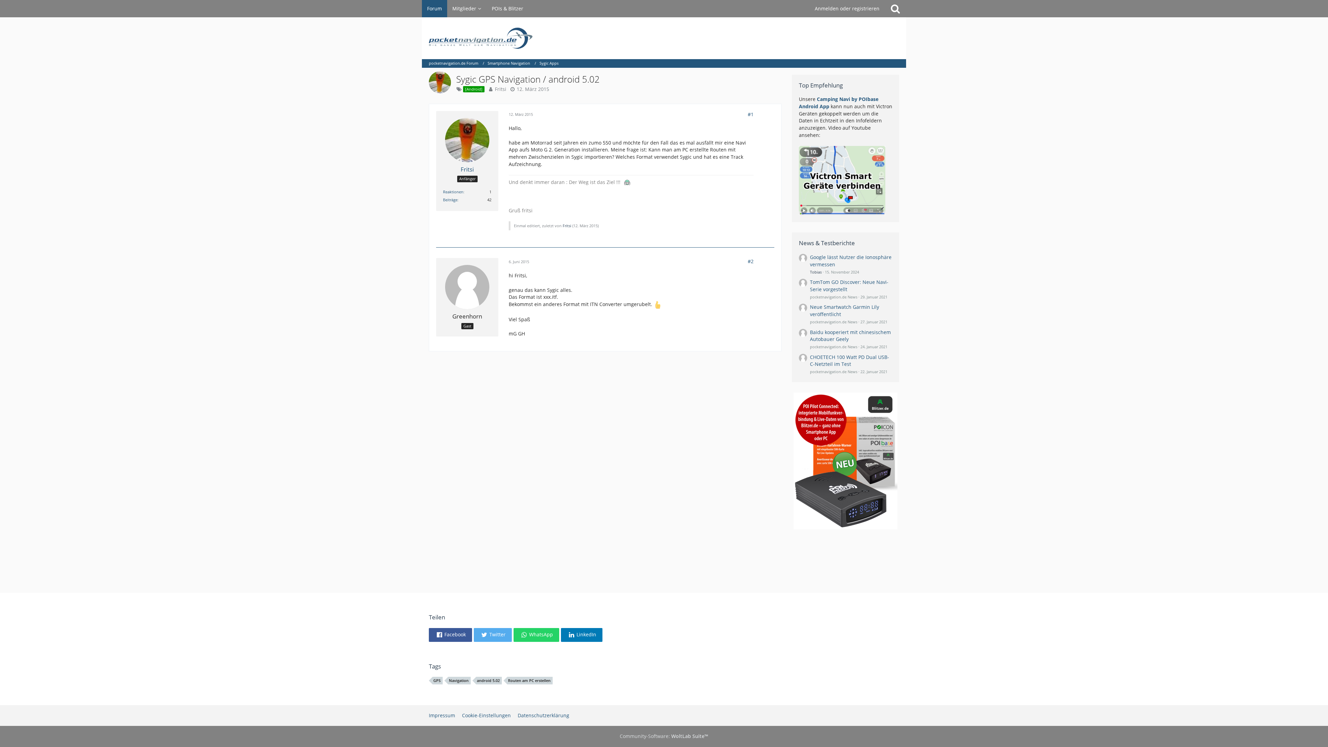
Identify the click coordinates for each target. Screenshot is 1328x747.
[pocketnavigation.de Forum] (664, 38)
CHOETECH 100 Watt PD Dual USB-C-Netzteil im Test (849, 361)
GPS (437, 680)
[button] (450, 635)
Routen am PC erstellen (529, 680)
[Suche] (895, 8)
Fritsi (500, 89)
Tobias (816, 272)
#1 (751, 114)
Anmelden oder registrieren (847, 8)
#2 (751, 261)
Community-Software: (664, 736)
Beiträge (450, 199)
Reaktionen (453, 191)
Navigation (459, 680)
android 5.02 (488, 680)
